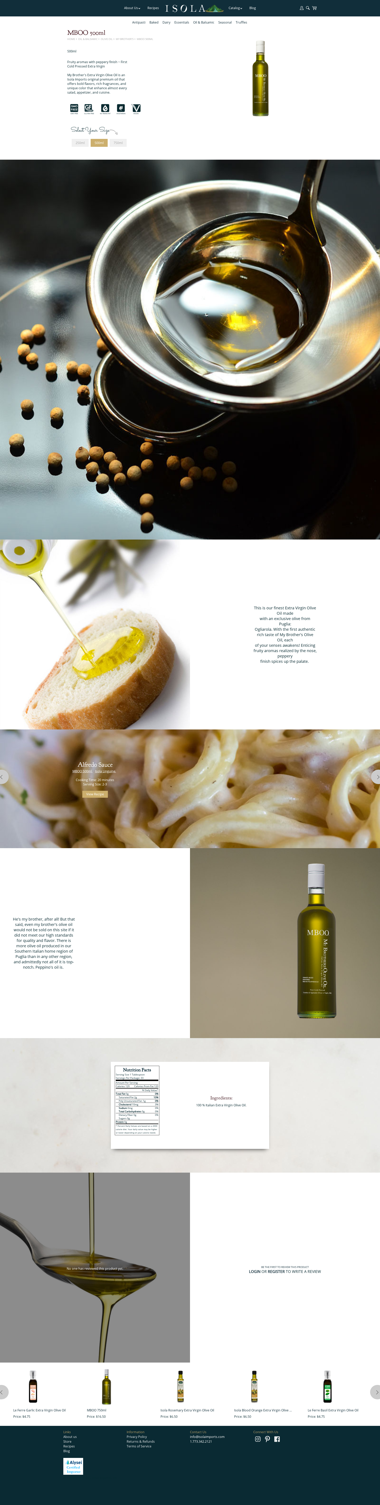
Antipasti (138, 22)
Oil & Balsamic (203, 22)
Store (67, 1441)
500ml (99, 143)
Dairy (166, 22)
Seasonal (225, 22)
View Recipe (95, 794)
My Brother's (125, 39)
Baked (154, 22)
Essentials (181, 22)
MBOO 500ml (145, 39)
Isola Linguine (105, 771)
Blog (252, 8)
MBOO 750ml (96, 1410)
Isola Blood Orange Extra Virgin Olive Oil (263, 1410)
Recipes (153, 8)
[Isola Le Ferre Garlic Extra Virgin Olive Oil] (33, 1386)
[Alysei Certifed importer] (73, 1473)
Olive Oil (107, 39)
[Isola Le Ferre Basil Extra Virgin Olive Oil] (327, 1386)
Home (71, 39)
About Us (131, 8)
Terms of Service (139, 1446)
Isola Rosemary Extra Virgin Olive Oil (187, 1410)
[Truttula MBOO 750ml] (106, 1386)
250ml (80, 143)
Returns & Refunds (141, 1441)
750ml (118, 143)
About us (70, 1437)
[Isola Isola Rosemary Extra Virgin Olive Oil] (180, 1386)
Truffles (241, 22)
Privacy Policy (137, 1437)
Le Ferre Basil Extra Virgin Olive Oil (333, 1410)
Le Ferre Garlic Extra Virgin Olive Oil (39, 1410)
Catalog (234, 8)
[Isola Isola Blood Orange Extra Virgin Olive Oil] (254, 1386)
